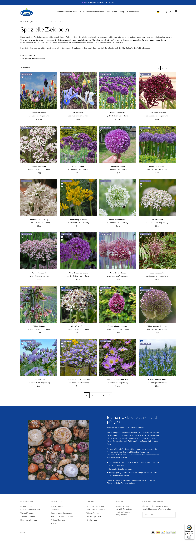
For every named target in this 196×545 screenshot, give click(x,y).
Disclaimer (55, 510)
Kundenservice (133, 12)
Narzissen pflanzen (93, 516)
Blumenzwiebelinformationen (92, 12)
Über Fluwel (112, 12)
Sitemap (54, 523)
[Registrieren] (173, 515)
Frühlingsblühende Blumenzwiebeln (37, 22)
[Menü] (193, 525)
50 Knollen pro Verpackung (78, 383)
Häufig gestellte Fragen (29, 520)
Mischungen (124, 40)
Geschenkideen (92, 520)
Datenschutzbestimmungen (61, 513)
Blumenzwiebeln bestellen (30, 510)
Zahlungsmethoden (27, 516)
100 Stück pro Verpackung (39, 116)
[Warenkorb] (174, 12)
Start (22, 22)
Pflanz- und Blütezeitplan (95, 510)
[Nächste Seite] (174, 68)
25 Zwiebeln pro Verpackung (39, 169)
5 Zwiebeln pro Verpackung (117, 223)
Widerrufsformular (58, 520)
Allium (94, 40)
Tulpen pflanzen (92, 513)
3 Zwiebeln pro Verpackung (117, 116)
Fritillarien (108, 40)
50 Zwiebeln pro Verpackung (78, 223)
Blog (122, 12)
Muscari (116, 40)
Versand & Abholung (28, 513)
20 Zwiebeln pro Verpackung (157, 116)
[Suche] (166, 12)
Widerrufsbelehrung (58, 506)
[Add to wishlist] (55, 75)
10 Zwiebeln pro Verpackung (118, 276)
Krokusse (100, 40)
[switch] (189, 537)
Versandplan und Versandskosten (63, 516)
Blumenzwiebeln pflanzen (96, 506)
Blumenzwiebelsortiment (67, 12)
